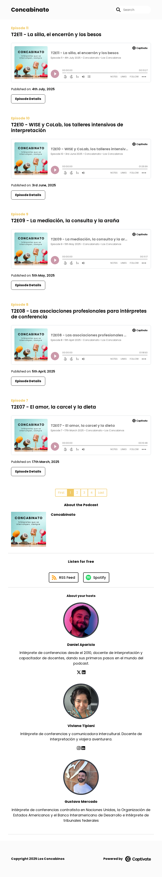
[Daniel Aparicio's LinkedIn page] (84, 672)
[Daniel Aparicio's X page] (79, 672)
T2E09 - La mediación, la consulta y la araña (65, 220)
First (61, 492)
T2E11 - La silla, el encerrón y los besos (56, 34)
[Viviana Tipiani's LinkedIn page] (83, 748)
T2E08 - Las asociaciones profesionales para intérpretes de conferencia (79, 314)
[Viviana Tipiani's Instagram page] (79, 748)
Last (101, 492)
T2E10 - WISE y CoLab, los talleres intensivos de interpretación (67, 127)
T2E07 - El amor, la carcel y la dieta (53, 407)
